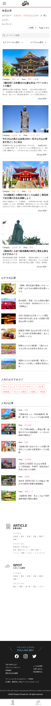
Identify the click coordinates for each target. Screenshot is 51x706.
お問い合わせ (37, 669)
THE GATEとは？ (11, 664)
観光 (14, 587)
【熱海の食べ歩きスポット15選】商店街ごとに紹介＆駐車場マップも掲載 (33, 449)
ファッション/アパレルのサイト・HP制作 (19, 679)
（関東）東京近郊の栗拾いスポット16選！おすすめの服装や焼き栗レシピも (33, 288)
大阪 (34, 536)
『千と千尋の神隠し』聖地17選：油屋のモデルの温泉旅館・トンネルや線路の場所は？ (33, 432)
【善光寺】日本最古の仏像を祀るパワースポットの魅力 (25, 84)
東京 (22, 536)
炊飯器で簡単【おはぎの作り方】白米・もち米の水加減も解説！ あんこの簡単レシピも (34, 333)
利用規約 (8, 670)
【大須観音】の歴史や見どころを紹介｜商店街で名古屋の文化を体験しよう (25, 196)
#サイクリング (9, 386)
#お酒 (40, 386)
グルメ (29, 553)
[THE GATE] (25, 3)
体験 (20, 587)
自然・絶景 (35, 550)
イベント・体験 (18, 553)
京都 (28, 536)
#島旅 (42, 392)
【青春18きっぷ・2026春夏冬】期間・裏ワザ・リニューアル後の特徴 (33, 415)
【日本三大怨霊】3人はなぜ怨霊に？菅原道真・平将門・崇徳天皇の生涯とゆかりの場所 (33, 467)
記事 (12, 704)
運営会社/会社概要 (11, 673)
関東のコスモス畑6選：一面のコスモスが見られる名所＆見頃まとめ (33, 347)
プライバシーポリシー (12, 667)
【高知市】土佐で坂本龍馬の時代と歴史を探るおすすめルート (25, 252)
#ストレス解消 (20, 392)
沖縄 (14, 539)
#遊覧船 (6, 392)
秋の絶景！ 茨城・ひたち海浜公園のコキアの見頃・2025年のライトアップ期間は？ (34, 303)
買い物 (27, 587)
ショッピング (40, 553)
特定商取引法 (37, 672)
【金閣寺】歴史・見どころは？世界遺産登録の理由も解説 (33, 497)
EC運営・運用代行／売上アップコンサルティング (22, 682)
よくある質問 (37, 666)
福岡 (40, 536)
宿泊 (34, 587)
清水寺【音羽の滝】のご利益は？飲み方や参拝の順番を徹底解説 (33, 482)
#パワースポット (27, 386)
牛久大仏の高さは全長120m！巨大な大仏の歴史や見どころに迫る (25, 140)
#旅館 (33, 392)
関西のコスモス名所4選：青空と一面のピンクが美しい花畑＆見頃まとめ (33, 363)
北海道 (15, 536)
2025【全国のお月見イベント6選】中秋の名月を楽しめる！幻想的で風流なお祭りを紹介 (33, 318)
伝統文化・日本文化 (20, 547)
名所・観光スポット (20, 550)
